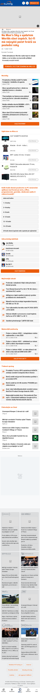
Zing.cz (4, 413)
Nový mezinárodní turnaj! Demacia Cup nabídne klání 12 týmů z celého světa (29, 585)
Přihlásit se (34, 3)
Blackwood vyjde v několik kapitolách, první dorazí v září (10, 585)
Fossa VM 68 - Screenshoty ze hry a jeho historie (10, 606)
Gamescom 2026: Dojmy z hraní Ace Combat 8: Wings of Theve (15, 429)
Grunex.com (6, 448)
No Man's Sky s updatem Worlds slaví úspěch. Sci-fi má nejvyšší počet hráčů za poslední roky (18, 32)
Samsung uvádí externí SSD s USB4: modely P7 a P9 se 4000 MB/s (10, 641)
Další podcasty (20, 358)
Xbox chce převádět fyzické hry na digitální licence (14, 437)
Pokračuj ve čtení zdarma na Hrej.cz (20, 66)
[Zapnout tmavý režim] (27, 3)
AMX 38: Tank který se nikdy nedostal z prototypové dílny (10, 612)
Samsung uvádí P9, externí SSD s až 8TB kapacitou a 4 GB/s (29, 646)
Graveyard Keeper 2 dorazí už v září (15, 411)
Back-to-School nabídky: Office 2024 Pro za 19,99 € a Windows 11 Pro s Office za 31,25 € (10, 649)
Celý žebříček (20, 271)
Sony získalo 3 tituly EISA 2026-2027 (28, 640)
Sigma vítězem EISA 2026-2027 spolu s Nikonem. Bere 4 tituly (29, 654)
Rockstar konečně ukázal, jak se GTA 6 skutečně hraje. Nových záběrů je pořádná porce (29, 538)
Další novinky (20, 124)
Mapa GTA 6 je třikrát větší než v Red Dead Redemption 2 (10, 577)
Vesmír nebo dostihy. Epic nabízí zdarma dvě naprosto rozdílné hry (10, 543)
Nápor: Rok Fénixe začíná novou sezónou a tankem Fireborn (9, 618)
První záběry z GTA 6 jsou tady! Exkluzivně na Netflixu (10, 536)
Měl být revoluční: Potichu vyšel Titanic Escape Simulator (16, 421)
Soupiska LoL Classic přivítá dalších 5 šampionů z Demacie (29, 577)
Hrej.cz (8, 29)
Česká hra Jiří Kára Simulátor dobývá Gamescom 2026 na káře (28, 547)
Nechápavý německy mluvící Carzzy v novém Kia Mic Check (29, 569)
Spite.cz (4, 424)
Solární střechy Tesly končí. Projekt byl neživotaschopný (10, 657)
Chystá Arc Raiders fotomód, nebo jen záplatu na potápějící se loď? (16, 445)
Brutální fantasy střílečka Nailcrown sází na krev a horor (28, 618)
